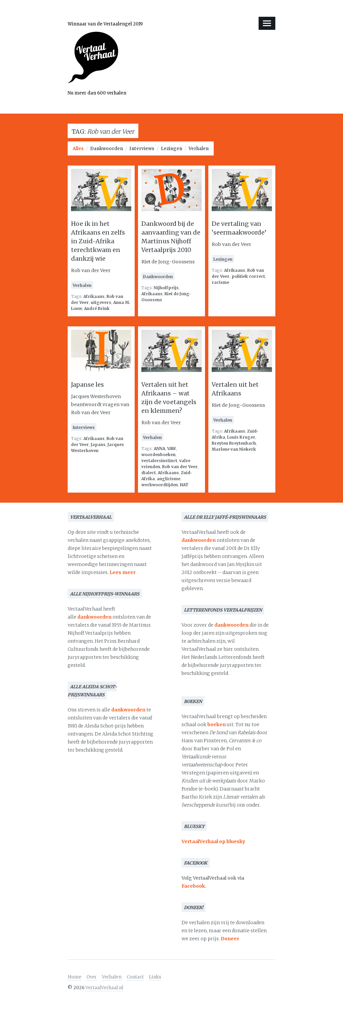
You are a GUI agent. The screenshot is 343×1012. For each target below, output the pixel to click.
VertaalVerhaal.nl (104, 988)
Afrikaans (94, 296)
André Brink (97, 308)
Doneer (230, 939)
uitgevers (101, 302)
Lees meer (123, 572)
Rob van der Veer (180, 466)
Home (74, 977)
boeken (216, 724)
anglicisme (168, 478)
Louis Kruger (241, 437)
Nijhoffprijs (166, 287)
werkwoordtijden (159, 484)
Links (155, 977)
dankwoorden (94, 617)
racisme (220, 282)
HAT (184, 484)
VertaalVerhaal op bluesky (213, 841)
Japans (98, 444)
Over (91, 977)
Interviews (141, 148)
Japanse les (87, 384)
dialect (148, 472)
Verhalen (199, 148)
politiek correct (248, 276)
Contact (135, 977)
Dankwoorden (106, 148)
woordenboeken (158, 454)
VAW (171, 448)
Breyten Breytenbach (234, 443)
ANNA (159, 448)
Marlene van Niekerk (234, 449)
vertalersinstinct (159, 460)
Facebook (193, 886)
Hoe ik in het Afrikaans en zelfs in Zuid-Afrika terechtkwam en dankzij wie (98, 241)
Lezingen (171, 148)
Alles (78, 148)
